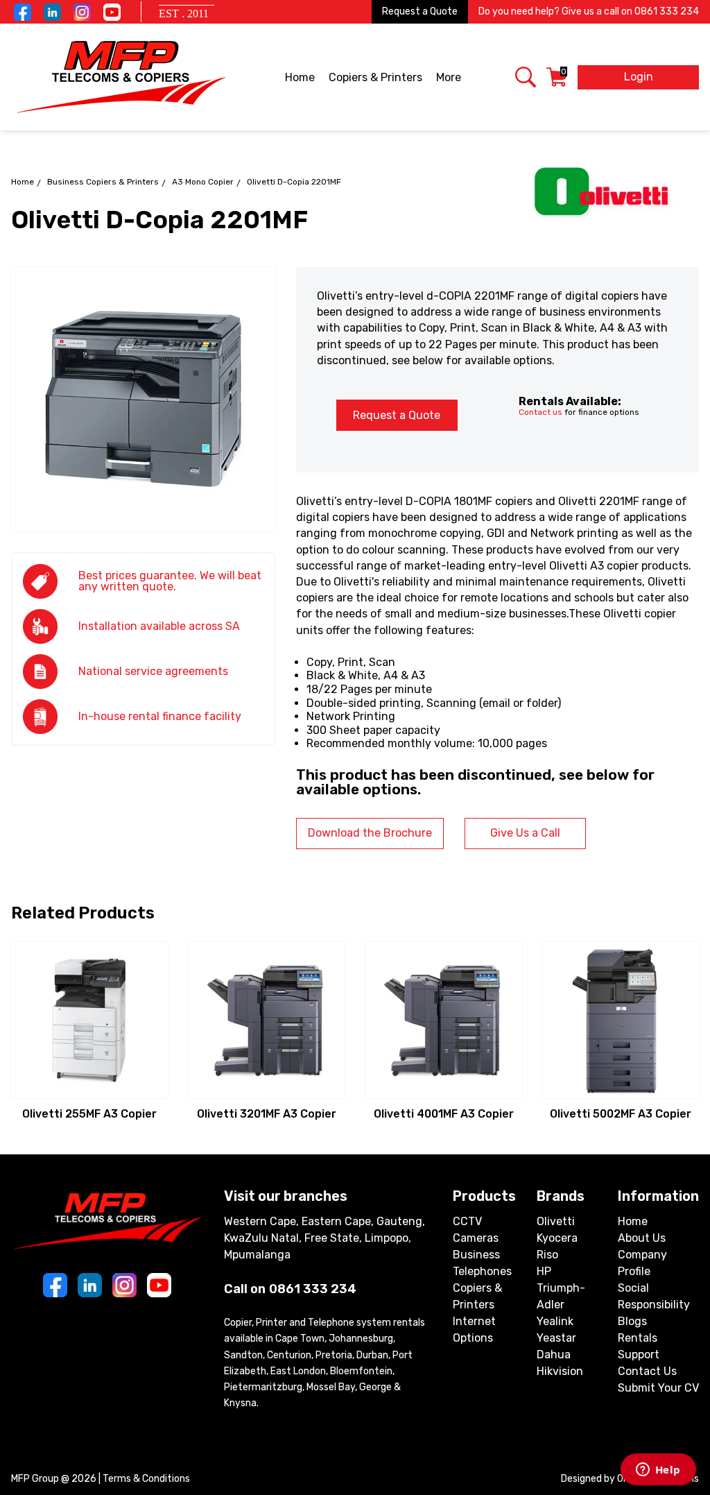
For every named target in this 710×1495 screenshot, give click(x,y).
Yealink (555, 1321)
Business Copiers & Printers (103, 182)
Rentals (637, 1337)
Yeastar (556, 1337)
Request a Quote (420, 11)
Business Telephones (482, 1263)
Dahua (554, 1354)
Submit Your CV (658, 1387)
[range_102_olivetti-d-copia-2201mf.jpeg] (143, 399)
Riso (547, 1254)
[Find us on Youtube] (112, 12)
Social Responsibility (654, 1296)
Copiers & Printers (375, 77)
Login (638, 76)
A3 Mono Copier (203, 182)
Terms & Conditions (146, 1479)
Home (300, 77)
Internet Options (474, 1329)
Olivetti (556, 1221)
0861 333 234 (666, 11)
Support (638, 1354)
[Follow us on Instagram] (82, 12)
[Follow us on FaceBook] (22, 12)
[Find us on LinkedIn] (52, 12)
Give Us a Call (525, 832)
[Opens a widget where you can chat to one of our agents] (658, 1470)
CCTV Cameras (476, 1230)
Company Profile (642, 1263)
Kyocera (557, 1238)
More (448, 77)
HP (544, 1271)
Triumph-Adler (561, 1296)
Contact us (540, 412)
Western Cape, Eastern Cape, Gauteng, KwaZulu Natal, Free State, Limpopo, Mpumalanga (324, 1238)
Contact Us (647, 1371)
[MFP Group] (120, 77)
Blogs (632, 1321)
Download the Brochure (370, 832)
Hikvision (560, 1371)
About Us (642, 1238)
